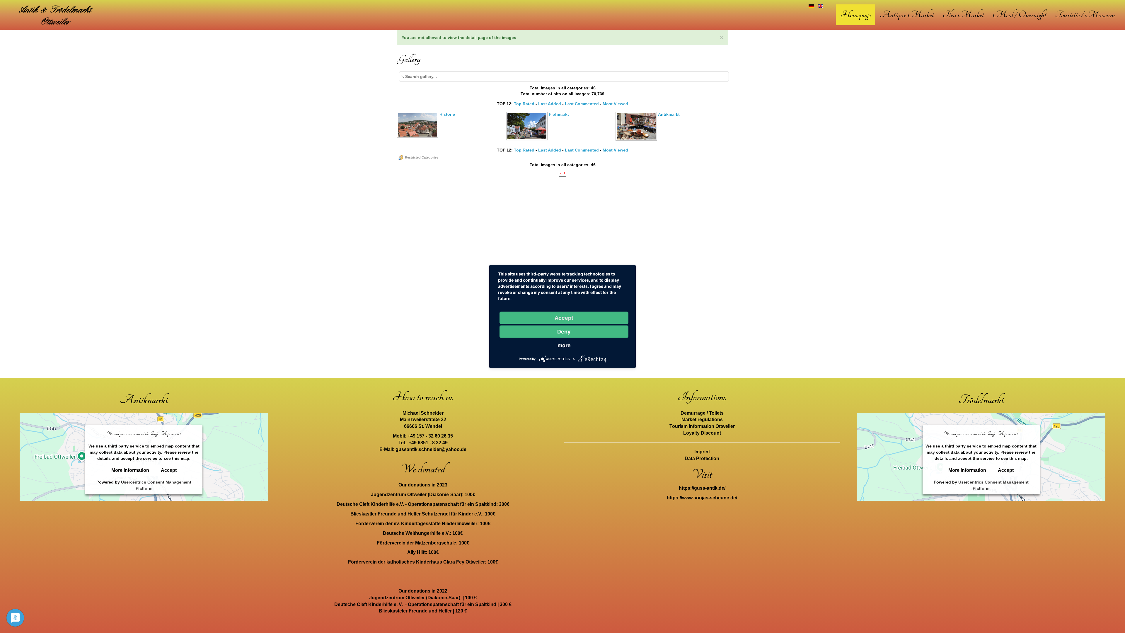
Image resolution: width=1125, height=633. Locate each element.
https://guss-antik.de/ (702, 488)
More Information (130, 470)
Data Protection (702, 458)
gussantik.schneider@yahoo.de (431, 449)
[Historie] (418, 136)
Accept (169, 470)
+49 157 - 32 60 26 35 (430, 435)
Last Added (549, 103)
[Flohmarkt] (527, 138)
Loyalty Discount (702, 432)
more (564, 345)
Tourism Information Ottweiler (702, 426)
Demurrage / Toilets (702, 413)
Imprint (702, 451)
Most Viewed (615, 103)
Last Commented (582, 103)
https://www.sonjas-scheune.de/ (702, 497)
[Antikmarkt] (637, 139)
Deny (564, 332)
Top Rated (524, 103)
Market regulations (702, 419)
